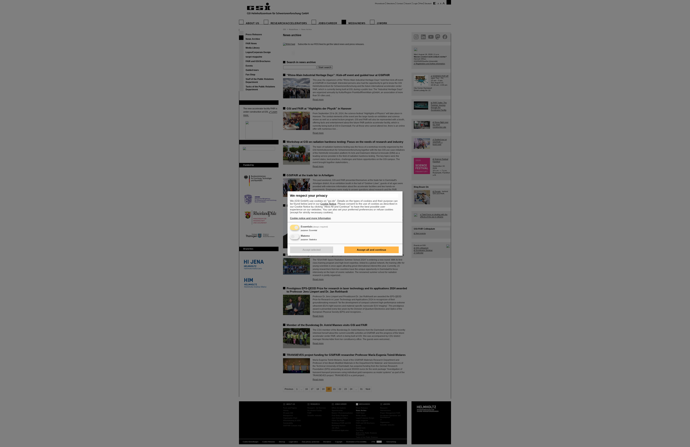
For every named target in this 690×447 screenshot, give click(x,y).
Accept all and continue (371, 249)
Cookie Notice (328, 203)
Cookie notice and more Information (310, 218)
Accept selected (312, 249)
